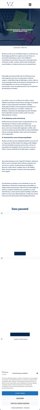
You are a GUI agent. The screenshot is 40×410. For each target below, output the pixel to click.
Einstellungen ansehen (20, 403)
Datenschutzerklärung (17, 407)
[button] (37, 373)
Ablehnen (20, 398)
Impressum (27, 407)
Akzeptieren (20, 393)
